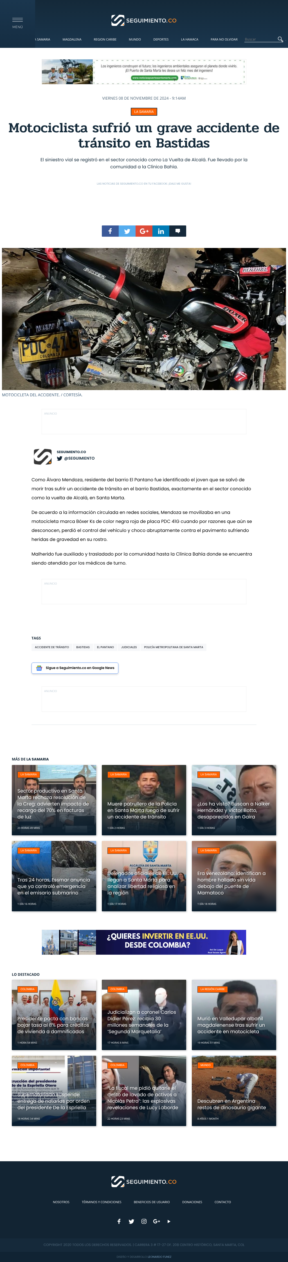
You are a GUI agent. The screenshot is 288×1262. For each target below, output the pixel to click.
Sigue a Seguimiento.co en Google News (80, 668)
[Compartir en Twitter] (127, 231)
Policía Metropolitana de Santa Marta (173, 647)
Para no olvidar (224, 39)
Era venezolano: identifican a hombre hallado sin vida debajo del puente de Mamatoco (231, 883)
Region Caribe (105, 39)
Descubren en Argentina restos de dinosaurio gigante (231, 1104)
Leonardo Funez (159, 1257)
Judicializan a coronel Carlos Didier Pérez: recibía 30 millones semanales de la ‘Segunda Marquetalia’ (141, 1022)
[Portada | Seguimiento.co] (144, 20)
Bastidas (83, 647)
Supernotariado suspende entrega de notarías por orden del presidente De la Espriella (53, 1101)
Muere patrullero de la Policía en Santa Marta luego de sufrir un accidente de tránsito (143, 810)
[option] (144, 323)
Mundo (135, 39)
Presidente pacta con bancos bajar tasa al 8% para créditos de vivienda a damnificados (53, 1025)
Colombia (28, 989)
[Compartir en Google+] (144, 231)
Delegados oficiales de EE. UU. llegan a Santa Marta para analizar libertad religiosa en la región (142, 883)
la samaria (144, 112)
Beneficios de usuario (152, 1202)
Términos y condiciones (101, 1202)
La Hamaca (189, 39)
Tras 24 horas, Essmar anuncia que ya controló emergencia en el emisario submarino (53, 886)
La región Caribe (213, 989)
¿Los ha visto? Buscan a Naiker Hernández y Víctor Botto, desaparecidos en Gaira (233, 810)
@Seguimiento (79, 458)
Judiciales (129, 647)
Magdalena (71, 39)
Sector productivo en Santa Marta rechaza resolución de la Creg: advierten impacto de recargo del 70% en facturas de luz (53, 803)
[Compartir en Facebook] (110, 231)
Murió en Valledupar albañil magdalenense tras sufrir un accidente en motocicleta (231, 1025)
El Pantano (105, 647)
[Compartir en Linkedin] (160, 231)
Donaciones (192, 1202)
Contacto (223, 1202)
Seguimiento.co (71, 452)
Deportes (160, 39)
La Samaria (41, 39)
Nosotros (61, 1202)
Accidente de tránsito (52, 647)
